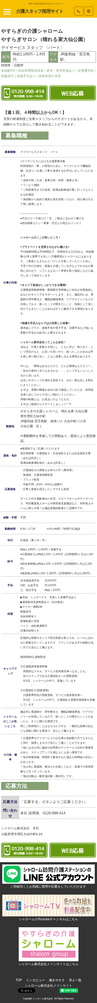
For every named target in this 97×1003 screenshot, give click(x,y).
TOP (19, 980)
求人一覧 (75, 980)
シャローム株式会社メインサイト (48, 985)
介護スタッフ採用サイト (39, 11)
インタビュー (35, 980)
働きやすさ (57, 980)
